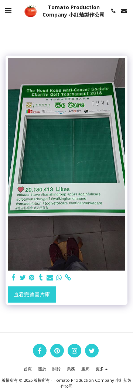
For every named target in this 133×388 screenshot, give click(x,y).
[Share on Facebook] (13, 277)
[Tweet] (23, 277)
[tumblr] (41, 277)
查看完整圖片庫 (32, 294)
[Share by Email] (50, 277)
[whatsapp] (59, 277)
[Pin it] (31, 277)
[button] (8, 10)
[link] (68, 277)
